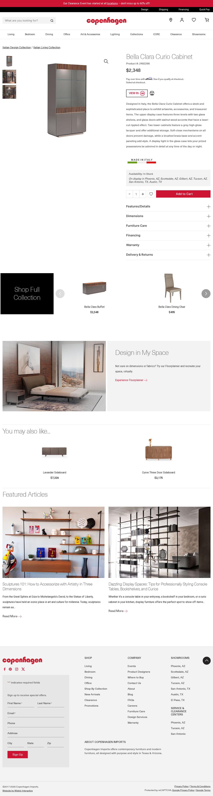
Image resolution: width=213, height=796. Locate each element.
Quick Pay (204, 9)
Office (67, 34)
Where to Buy (136, 677)
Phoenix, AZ (178, 666)
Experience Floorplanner (129, 380)
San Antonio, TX (180, 688)
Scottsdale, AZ (179, 671)
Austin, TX (177, 694)
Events (132, 666)
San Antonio (178, 733)
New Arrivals (92, 694)
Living (11, 34)
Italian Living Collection (46, 47)
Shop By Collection (96, 688)
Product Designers (139, 671)
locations (112, 3)
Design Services (137, 717)
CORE (156, 34)
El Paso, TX (178, 700)
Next (206, 293)
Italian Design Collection (16, 47)
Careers (132, 705)
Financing (184, 9)
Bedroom (30, 34)
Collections (136, 34)
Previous (60, 293)
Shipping (163, 9)
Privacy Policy (181, 786)
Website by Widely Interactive (17, 790)
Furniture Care (136, 711)
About (131, 688)
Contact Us (134, 683)
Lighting (115, 34)
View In (134, 93)
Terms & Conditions (200, 786)
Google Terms (203, 790)
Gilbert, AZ (177, 677)
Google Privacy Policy (183, 790)
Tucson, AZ (177, 683)
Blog (130, 694)
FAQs (131, 700)
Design (144, 9)
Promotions (91, 705)
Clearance (176, 34)
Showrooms (198, 34)
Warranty (133, 722)
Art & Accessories (90, 34)
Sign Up (17, 754)
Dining (49, 34)
